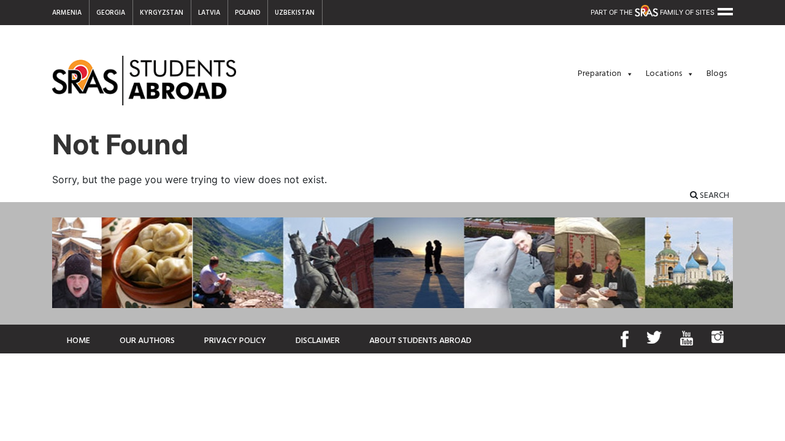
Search (713, 195)
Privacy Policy (235, 341)
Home (78, 341)
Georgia (110, 12)
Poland (247, 12)
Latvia (209, 12)
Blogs (716, 74)
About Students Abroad (420, 341)
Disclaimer (318, 341)
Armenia (67, 12)
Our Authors (147, 341)
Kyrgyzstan (161, 12)
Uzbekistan (295, 12)
